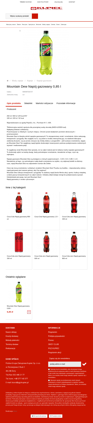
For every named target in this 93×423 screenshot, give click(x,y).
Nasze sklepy (11, 332)
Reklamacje (10, 348)
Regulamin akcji (54, 352)
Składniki (28, 103)
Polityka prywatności (56, 336)
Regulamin (52, 332)
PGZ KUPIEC (53, 348)
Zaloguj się (58, 2)
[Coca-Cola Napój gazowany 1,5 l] (46, 203)
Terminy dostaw (26, 2)
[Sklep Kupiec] (46, 8)
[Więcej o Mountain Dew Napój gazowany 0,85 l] (19, 292)
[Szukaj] (35, 16)
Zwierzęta (63, 24)
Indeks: (9, 92)
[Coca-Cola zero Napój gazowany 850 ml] (74, 242)
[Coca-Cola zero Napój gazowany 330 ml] (74, 203)
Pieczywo (24, 24)
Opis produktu (14, 103)
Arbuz (15, 411)
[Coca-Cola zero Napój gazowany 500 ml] (46, 242)
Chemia (53, 24)
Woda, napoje (46, 24)
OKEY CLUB (53, 344)
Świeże (19, 24)
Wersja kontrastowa (39, 416)
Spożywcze (31, 24)
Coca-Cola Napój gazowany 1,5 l (46, 217)
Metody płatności (12, 340)
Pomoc (51, 340)
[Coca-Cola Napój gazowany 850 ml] (19, 203)
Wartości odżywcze (44, 103)
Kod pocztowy (42, 2)
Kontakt (72, 2)
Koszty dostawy (12, 336)
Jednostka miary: (12, 94)
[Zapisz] (84, 364)
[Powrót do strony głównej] (8, 81)
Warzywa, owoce (11, 24)
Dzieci (58, 24)
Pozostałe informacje (65, 103)
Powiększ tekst (56, 416)
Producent (11, 109)
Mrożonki (38, 24)
